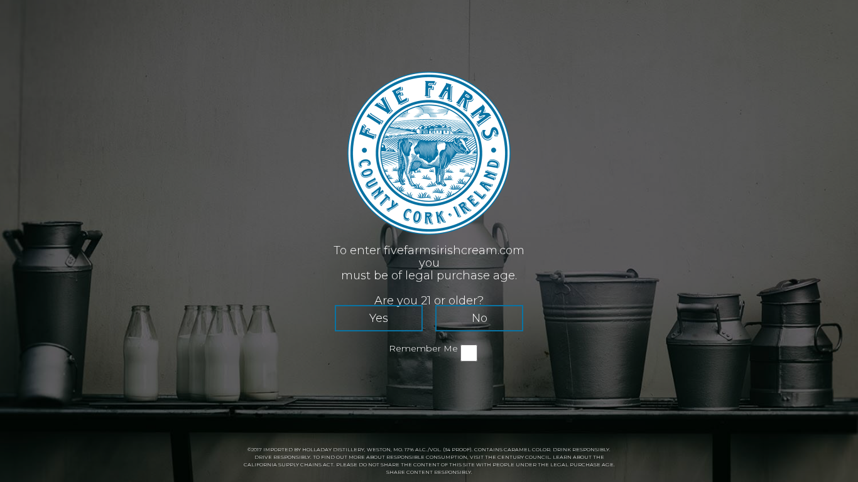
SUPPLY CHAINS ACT (306, 464)
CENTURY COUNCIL (523, 457)
